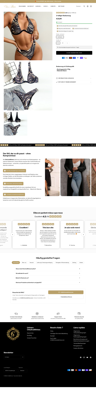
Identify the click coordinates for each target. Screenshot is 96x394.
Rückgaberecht (78, 345)
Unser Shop (16, 262)
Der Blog (29, 335)
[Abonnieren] (22, 357)
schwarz (60, 37)
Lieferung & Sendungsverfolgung (44, 262)
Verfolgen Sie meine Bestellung (59, 333)
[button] (39, 6)
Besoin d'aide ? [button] (56, 328)
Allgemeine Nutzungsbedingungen (80, 335)
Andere (81, 262)
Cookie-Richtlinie (78, 348)
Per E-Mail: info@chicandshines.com (57, 339)
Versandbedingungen (80, 343)
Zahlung (74, 262)
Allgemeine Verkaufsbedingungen (80, 331)
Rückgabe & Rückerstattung (62, 262)
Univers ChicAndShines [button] (33, 329)
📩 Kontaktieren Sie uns (66, 297)
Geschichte (30, 333)
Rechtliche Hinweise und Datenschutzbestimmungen (81, 340)
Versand (32, 262)
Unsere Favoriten (31, 338)
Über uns (24, 262)
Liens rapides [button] (79, 328)
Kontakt (52, 336)
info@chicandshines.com (67, 292)
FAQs (51, 331)
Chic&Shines (10, 375)
